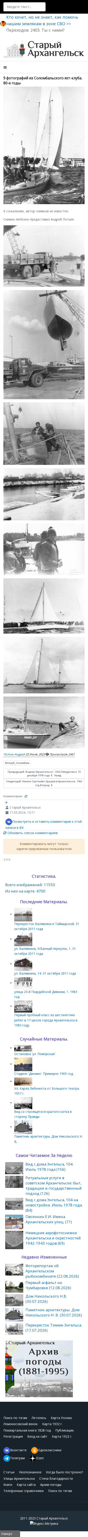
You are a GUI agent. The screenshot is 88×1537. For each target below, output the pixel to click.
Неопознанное (30, 1472)
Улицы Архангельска (19, 1478)
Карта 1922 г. (62, 1436)
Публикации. (64, 1430)
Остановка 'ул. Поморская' (34, 1054)
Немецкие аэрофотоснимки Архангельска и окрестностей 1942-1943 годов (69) (53, 1238)
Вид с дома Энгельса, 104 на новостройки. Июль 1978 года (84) (53, 1205)
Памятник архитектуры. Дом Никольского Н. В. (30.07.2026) (53, 1312)
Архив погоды (50, 1484)
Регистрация (13, 1436)
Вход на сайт (37, 1436)
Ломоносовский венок (20, 1424)
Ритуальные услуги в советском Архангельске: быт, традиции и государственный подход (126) (53, 1185)
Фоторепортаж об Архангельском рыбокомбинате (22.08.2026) (52, 1271)
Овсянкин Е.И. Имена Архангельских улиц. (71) (48, 1219)
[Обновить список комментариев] (26, 796)
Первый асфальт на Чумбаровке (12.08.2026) (48, 1285)
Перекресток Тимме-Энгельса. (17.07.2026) (53, 1327)
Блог (8, 201)
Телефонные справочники (23, 1491)
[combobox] (24, 6)
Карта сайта (26, 1484)
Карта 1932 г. (52, 1424)
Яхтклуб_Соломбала (17, 763)
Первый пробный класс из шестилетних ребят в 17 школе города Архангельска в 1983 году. (45, 1020)
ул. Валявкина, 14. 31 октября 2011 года (45, 973)
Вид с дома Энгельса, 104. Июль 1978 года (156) (49, 1166)
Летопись (39, 1418)
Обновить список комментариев (32, 833)
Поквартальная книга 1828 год (27, 1430)
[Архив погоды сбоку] (39, 1368)
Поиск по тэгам (15, 1418)
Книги (7, 1484)
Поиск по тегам (60, 1491)
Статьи (8, 1472)
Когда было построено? (64, 1472)
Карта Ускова (61, 1418)
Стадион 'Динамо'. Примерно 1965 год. (44, 1073)
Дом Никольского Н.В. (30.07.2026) (46, 1299)
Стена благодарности (56, 1478)
